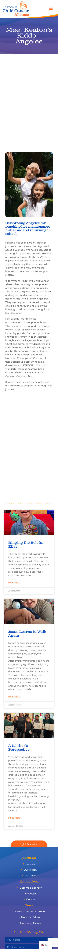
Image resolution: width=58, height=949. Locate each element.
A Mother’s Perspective (19, 747)
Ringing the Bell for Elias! (26, 544)
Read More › (14, 582)
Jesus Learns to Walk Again (27, 633)
